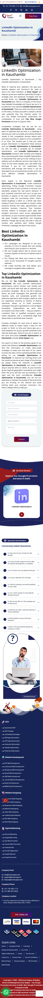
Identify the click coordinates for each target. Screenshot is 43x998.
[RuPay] (26, 922)
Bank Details (6, 965)
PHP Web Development (12, 763)
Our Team (24, 950)
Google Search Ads (20, 251)
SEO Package (9, 731)
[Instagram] (21, 10)
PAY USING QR (21, 915)
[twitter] (18, 934)
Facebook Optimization (12, 744)
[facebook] (7, 931)
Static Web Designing (11, 812)
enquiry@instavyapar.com (13, 880)
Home (4, 35)
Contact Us (5, 957)
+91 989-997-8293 (11, 891)
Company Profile (14, 946)
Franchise (26, 946)
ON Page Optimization (12, 738)
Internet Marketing (11, 834)
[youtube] (21, 931)
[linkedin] (36, 931)
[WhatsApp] (32, 10)
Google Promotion (26, 186)
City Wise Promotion (11, 841)
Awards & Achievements (10, 950)
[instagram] (29, 931)
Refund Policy (6, 961)
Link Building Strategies (12, 734)
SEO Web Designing (11, 818)
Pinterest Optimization (12, 751)
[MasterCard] (36, 922)
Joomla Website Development (14, 780)
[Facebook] (11, 10)
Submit (21, 439)
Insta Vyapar (7, 181)
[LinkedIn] (26, 10)
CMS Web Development (12, 776)
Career (20, 953)
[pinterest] (25, 934)
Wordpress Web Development (14, 770)
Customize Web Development (14, 766)
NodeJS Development (12, 783)
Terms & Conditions (31, 957)
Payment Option (19, 961)
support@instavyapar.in (12, 877)
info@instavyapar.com (31, 6)
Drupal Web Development (13, 773)
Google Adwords (10, 854)
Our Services (30, 953)
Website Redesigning (11, 809)
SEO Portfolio (32, 961)
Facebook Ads (9, 847)
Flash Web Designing (11, 822)
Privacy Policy (16, 957)
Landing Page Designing (12, 815)
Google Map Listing (11, 837)
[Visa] (17, 922)
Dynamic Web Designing (12, 802)
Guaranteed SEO (10, 728)
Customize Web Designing (13, 799)
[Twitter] (16, 10)
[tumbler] (14, 931)
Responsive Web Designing (13, 805)
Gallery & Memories (8, 953)
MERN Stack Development (13, 786)
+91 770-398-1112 (24, 2)
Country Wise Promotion (13, 844)
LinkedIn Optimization (12, 747)
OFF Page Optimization (12, 741)
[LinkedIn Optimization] (10, 514)
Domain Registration (11, 851)
